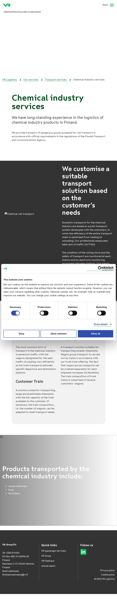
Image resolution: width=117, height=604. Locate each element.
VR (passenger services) (53, 551)
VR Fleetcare (47, 561)
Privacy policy (107, 570)
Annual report (48, 566)
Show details (101, 324)
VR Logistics (9, 79)
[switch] (44, 313)
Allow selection (58, 333)
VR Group (46, 556)
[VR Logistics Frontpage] (6, 5)
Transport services (56, 79)
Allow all (95, 333)
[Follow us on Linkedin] (83, 552)
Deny (21, 333)
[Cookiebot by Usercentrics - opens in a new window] (100, 268)
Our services (31, 79)
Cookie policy (108, 574)
